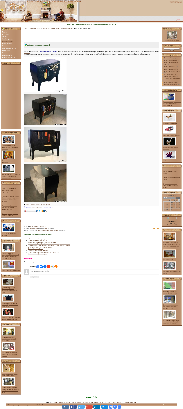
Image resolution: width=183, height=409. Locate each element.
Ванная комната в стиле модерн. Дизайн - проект (170, 292)
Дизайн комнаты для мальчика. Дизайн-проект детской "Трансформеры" (172, 103)
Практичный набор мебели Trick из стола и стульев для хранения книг (49, 244)
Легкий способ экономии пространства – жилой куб (43, 252)
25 (174, 207)
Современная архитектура (172, 78)
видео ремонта (45, 1)
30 (169, 210)
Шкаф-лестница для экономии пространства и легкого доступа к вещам (49, 245)
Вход (79, 1)
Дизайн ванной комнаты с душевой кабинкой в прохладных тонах (9, 207)
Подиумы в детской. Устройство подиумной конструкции (9, 338)
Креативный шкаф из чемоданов (37, 254)
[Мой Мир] (44, 211)
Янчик (45, 228)
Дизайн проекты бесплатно (61, 402)
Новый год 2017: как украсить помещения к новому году (11, 318)
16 (169, 205)
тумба (39, 230)
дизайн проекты (31, 1)
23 (169, 207)
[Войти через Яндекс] (48, 266)
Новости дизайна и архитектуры (52, 28)
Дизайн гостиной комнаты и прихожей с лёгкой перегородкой (10, 190)
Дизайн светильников (170, 60)
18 (174, 205)
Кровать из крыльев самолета (171, 135)
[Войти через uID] (37, 266)
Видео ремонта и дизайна (102, 402)
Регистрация (73, 1)
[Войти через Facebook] (44, 266)
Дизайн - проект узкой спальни (11, 270)
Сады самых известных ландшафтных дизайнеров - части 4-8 (171, 185)
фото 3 (38, 204)
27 (179, 207)
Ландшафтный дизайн (170, 84)
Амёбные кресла (167, 161)
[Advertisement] (11, 97)
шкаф (43, 230)
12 (176, 202)
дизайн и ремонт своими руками (22, 405)
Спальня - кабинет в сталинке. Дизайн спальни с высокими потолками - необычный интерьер (11, 199)
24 (172, 207)
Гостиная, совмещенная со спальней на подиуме (10, 214)
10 (172, 202)
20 (179, 205)
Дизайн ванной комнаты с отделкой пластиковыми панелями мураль (170, 306)
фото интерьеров (54, 1)
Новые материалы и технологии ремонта (170, 75)
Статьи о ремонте (116, 402)
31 (172, 210)
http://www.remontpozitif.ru (38, 226)
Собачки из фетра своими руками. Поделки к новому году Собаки (10, 304)
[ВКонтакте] (37, 211)
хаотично (27, 53)
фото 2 (33, 204)
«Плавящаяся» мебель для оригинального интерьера (43, 239)
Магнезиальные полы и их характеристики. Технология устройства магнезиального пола (10, 390)
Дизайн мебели (67, 28)
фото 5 (48, 204)
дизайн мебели (54, 230)
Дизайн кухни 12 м (168, 259)
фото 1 (28, 204)
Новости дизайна (76, 402)
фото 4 (43, 204)
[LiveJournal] (46, 211)
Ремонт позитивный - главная (32, 28)
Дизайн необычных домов (172, 71)
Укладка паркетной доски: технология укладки (9, 374)
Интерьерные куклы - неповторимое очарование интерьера (10, 147)
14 (164, 205)
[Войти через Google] (52, 266)
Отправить (34, 277)
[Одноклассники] (42, 211)
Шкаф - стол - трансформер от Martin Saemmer (42, 242)
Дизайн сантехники (169, 66)
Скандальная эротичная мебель (37, 240)
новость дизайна (37, 207)
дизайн (47, 230)
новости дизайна (64, 1)
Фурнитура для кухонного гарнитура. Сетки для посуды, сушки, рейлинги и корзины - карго (171, 245)
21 (164, 207)
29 (167, 210)
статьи (38, 1)
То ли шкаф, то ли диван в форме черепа (40, 247)
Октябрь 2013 (172, 195)
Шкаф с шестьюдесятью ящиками (38, 250)
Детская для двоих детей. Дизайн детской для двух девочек (9, 354)
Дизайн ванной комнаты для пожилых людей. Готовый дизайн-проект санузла (171, 321)
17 (172, 205)
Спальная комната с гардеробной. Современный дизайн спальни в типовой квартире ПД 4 (10, 255)
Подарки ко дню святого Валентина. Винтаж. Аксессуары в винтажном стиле (9, 289)
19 (176, 205)
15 (167, 205)
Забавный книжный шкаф (35, 249)
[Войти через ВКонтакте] (41, 266)
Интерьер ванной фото (172, 40)
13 (179, 202)
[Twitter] (39, 211)
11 (174, 202)
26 (176, 207)
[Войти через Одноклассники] (56, 266)
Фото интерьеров (88, 402)
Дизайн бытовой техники (171, 69)
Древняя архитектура (170, 82)
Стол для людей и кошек (170, 123)
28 (164, 210)
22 (167, 207)
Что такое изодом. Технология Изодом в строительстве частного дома (11, 176)
